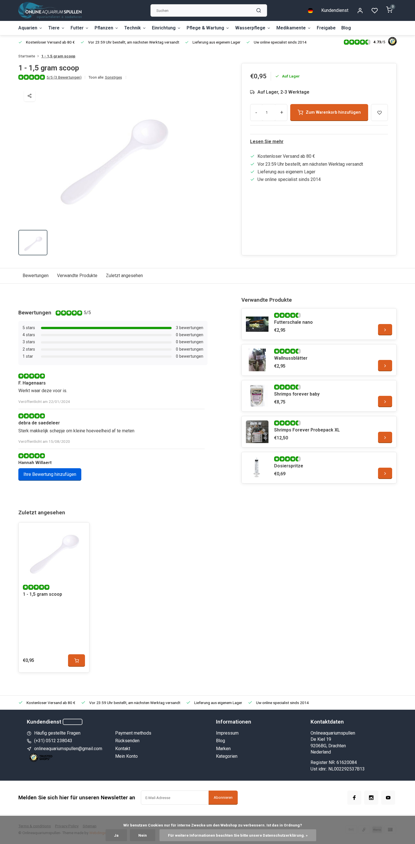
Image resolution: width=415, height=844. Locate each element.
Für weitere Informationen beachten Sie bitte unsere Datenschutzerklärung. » (238, 835)
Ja (116, 835)
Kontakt (122, 748)
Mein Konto (126, 756)
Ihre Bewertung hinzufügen (49, 474)
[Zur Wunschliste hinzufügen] (80, 531)
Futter (77, 28)
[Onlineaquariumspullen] (50, 10)
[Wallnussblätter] (257, 360)
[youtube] (388, 798)
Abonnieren (223, 797)
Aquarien (27, 28)
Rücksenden (127, 740)
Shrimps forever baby (297, 394)
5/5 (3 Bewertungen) (64, 77)
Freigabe (326, 28)
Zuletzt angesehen (124, 275)
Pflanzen (104, 28)
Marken (223, 748)
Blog (346, 28)
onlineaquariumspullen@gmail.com (68, 748)
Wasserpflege (250, 28)
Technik (132, 28)
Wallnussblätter (290, 358)
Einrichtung (164, 28)
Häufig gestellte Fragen (57, 733)
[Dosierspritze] (257, 467)
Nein (142, 835)
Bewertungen (36, 275)
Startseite (26, 56)
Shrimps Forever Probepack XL (307, 430)
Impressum (227, 733)
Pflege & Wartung (205, 28)
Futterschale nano (293, 322)
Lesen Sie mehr (266, 141)
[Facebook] (354, 798)
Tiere (54, 28)
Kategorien (226, 756)
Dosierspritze (288, 466)
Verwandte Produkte (77, 275)
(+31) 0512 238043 (53, 740)
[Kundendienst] (72, 722)
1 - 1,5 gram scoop (58, 56)
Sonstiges (113, 77)
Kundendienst (334, 10)
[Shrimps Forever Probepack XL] (257, 431)
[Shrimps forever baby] (257, 396)
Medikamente (291, 28)
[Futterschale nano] (257, 324)
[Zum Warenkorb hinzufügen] (76, 660)
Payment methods (133, 733)
